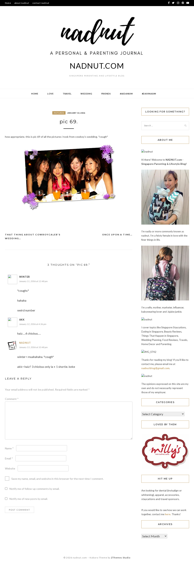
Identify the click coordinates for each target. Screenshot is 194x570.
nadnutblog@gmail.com (155, 368)
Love (50, 93)
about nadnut (21, 3)
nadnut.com (97, 65)
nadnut (25, 342)
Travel (67, 93)
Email (9, 458)
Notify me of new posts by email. (28, 498)
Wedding (86, 93)
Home (8, 3)
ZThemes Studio (120, 557)
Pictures (59, 113)
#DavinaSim (149, 93)
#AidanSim (126, 93)
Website (10, 468)
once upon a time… (117, 234)
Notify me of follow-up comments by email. (34, 488)
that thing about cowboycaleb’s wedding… (32, 236)
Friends (106, 93)
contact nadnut (40, 3)
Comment (12, 398)
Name (9, 448)
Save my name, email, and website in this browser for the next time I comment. (57, 478)
